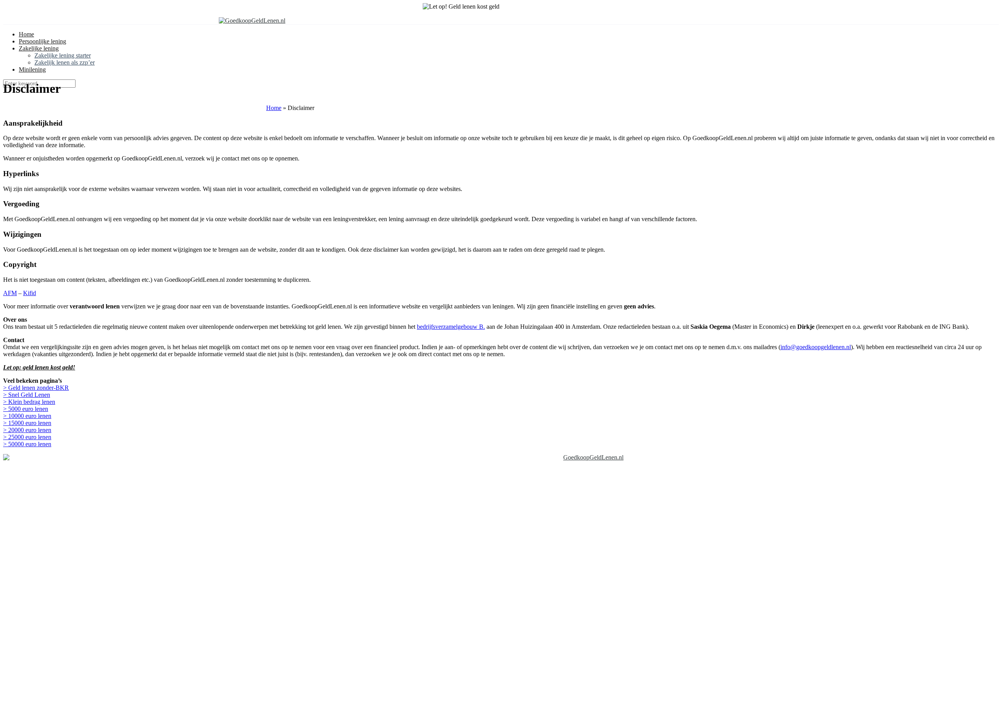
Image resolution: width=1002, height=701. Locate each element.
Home (26, 34)
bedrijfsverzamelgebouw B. (451, 326)
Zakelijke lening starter (62, 55)
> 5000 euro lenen (25, 408)
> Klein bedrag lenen (29, 401)
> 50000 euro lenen (27, 444)
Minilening (32, 69)
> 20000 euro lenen (27, 430)
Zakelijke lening (39, 48)
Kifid (29, 293)
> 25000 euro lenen (27, 437)
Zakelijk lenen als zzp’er (64, 62)
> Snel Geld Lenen (26, 394)
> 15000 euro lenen (27, 423)
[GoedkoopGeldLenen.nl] (252, 20)
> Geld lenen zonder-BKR (36, 387)
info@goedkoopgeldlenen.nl (815, 347)
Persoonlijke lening (42, 41)
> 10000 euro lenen (27, 416)
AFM (10, 293)
